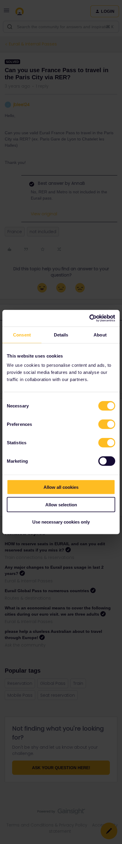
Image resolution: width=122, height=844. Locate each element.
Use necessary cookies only (61, 521)
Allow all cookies (61, 487)
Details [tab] (61, 334)
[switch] (106, 424)
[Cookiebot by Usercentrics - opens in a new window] (89, 318)
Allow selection (61, 504)
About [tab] (100, 334)
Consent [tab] (22, 334)
